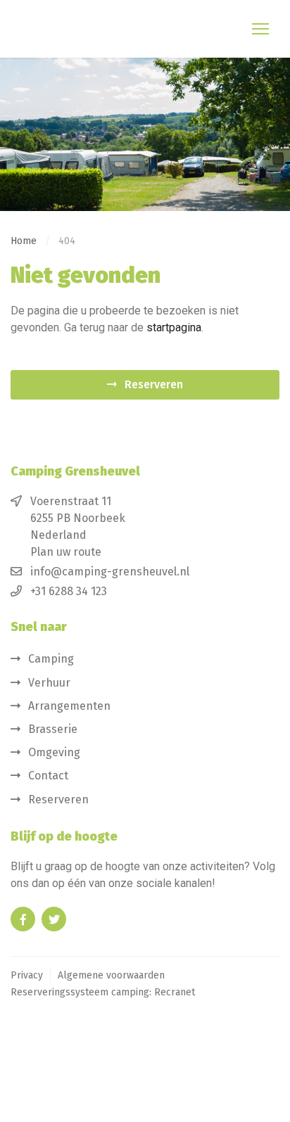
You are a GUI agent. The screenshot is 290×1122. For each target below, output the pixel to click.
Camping (51, 658)
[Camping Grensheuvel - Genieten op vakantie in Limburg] (81, 29)
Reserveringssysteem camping (80, 992)
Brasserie (52, 729)
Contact (48, 775)
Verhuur (49, 682)
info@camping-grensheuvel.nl (109, 571)
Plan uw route (65, 552)
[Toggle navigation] (261, 28)
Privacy (27, 975)
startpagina (173, 327)
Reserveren (154, 384)
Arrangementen (69, 706)
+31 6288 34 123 (68, 591)
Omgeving (54, 752)
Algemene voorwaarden (111, 975)
